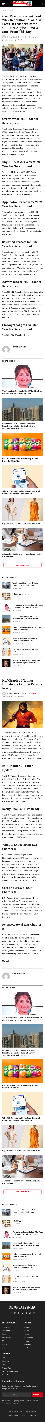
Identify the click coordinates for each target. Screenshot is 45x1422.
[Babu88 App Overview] (6, 596)
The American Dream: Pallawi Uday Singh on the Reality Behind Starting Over (22, 392)
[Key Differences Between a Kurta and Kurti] (22, 509)
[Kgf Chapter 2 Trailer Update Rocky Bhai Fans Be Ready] (22, 714)
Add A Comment (22, 565)
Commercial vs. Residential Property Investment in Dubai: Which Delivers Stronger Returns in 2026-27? (18, 426)
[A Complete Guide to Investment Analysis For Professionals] (22, 539)
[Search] (42, 3)
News (34, 37)
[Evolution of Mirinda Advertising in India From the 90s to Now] (22, 444)
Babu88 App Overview (20, 594)
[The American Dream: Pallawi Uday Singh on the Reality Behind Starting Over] (22, 376)
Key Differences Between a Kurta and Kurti (21, 524)
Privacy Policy (6, 1403)
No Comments (8, 40)
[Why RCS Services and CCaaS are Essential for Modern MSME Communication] (22, 476)
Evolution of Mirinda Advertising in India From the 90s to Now (20, 460)
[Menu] (3, 3)
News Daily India (14, 37)
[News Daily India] (22, 3)
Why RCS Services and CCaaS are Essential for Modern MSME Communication (21, 492)
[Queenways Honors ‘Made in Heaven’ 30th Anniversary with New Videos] (6, 663)
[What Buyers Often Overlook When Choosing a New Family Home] (6, 585)
